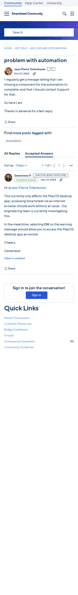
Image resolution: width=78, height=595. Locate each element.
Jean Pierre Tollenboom (30, 69)
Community (13, 3)
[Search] (64, 13)
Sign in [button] (36, 295)
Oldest (20, 166)
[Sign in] (72, 13)
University (54, 3)
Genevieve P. (22, 176)
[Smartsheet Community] (27, 13)
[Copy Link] (34, 73)
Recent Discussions (16, 318)
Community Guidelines (19, 347)
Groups (9, 335)
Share (9, 122)
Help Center (34, 3)
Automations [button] (13, 141)
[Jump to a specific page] (70, 165)
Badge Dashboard (15, 330)
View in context (14, 258)
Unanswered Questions (39, 341)
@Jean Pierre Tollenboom (27, 188)
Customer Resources (18, 324)
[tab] (12, 153)
